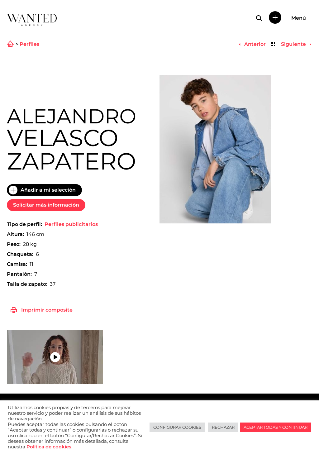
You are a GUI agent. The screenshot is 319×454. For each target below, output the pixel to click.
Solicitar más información (46, 205)
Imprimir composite (47, 310)
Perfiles (29, 44)
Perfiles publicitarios (71, 224)
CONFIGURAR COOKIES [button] (177, 427)
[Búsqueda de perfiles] (259, 18)
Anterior (254, 44)
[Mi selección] (275, 17)
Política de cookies (48, 447)
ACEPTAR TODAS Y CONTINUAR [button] (275, 427)
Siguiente (294, 44)
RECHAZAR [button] (223, 427)
